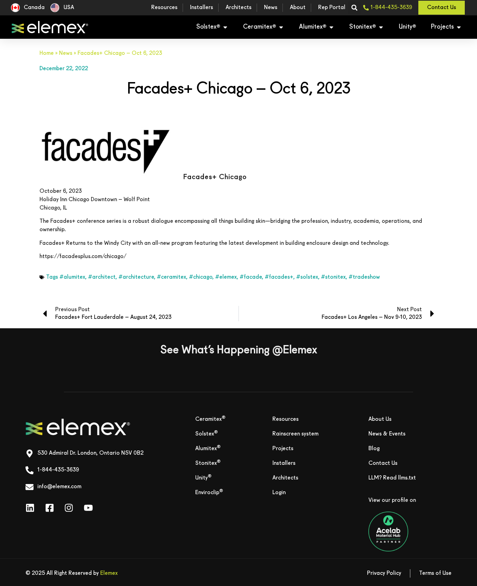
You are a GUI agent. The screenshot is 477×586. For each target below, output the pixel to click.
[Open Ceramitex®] (281, 27)
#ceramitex (171, 277)
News (65, 53)
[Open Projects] (459, 27)
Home (46, 53)
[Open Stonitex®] (381, 27)
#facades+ (279, 277)
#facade (251, 277)
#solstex (307, 277)
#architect (102, 277)
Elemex (109, 573)
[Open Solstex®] (225, 27)
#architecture (136, 277)
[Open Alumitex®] (331, 27)
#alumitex (72, 277)
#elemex (226, 277)
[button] (354, 8)
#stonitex (333, 277)
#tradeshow (364, 277)
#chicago (200, 277)
